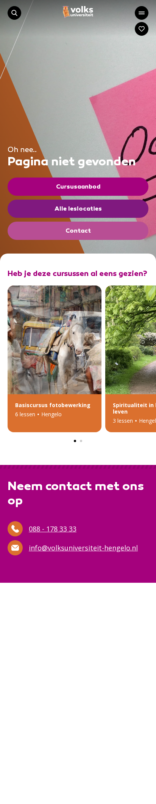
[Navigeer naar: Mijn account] (141, 29)
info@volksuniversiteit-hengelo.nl (83, 547)
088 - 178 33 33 (52, 528)
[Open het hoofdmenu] (141, 13)
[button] (54, 359)
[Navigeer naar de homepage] (78, 12)
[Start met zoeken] (14, 13)
